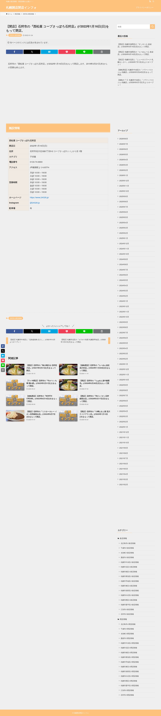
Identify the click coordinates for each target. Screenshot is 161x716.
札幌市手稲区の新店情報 (130, 581)
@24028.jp (35, 202)
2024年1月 (123, 301)
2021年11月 (124, 437)
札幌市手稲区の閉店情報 (130, 662)
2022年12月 (124, 369)
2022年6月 (123, 400)
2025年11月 (124, 185)
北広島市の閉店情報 (128, 624)
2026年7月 (123, 144)
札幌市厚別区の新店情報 (130, 576)
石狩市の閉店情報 (15, 35)
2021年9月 (123, 448)
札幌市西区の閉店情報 (129, 681)
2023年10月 (124, 316)
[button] (14, 52)
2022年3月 (123, 416)
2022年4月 (123, 411)
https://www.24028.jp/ (39, 197)
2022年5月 (123, 406)
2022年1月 (123, 427)
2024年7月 (123, 269)
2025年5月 (123, 217)
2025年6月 (123, 212)
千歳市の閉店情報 (127, 629)
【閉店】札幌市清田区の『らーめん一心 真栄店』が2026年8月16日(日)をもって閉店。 (135, 53)
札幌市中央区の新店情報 (130, 562)
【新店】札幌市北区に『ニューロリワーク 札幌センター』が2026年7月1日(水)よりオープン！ (135, 62)
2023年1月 (123, 364)
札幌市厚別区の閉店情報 (130, 657)
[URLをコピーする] (101, 52)
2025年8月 (123, 201)
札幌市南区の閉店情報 (129, 652)
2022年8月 (123, 390)
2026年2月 (123, 170)
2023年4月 (123, 348)
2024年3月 (123, 290)
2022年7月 (123, 395)
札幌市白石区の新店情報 (130, 595)
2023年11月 (124, 311)
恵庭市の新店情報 (127, 557)
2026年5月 (123, 154)
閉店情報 (123, 619)
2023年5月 (123, 343)
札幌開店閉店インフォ (21, 7)
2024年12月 (124, 243)
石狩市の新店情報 (127, 614)
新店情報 (123, 538)
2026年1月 (123, 175)
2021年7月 (123, 458)
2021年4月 (123, 474)
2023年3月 (123, 353)
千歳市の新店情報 (127, 548)
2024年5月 (123, 280)
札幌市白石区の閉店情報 (130, 676)
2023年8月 (123, 327)
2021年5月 (123, 468)
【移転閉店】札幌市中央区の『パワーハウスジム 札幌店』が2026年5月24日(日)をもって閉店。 (135, 72)
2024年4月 (123, 285)
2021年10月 (124, 442)
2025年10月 (124, 191)
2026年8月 (123, 138)
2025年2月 (123, 233)
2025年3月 (123, 227)
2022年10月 (124, 379)
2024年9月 (123, 259)
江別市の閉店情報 (127, 690)
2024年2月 (123, 296)
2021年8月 (123, 453)
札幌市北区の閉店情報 (129, 648)
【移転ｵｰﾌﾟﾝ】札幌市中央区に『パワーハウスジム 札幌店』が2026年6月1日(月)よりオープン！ (136, 82)
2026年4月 (123, 159)
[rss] (150, 1)
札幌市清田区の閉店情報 (130, 671)
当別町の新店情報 (127, 553)
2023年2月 (123, 358)
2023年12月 (124, 306)
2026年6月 (123, 149)
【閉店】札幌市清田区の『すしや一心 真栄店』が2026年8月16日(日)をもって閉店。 (135, 45)
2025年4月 (123, 222)
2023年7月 (123, 332)
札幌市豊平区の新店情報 (130, 604)
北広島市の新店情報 (128, 543)
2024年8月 (123, 264)
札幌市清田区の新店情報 (130, 590)
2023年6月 (123, 338)
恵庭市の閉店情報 (127, 638)
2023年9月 (123, 322)
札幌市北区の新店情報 (129, 567)
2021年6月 (123, 463)
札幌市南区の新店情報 (129, 571)
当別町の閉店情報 (127, 633)
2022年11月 (124, 374)
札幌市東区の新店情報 (129, 586)
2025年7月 (123, 206)
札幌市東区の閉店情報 (129, 666)
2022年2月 (123, 421)
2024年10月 (124, 254)
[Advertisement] (58, 95)
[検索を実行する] (152, 26)
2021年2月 (123, 484)
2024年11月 (124, 248)
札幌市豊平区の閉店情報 (130, 685)
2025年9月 (123, 196)
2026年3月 (123, 165)
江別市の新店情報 (127, 609)
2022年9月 (123, 385)
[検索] (153, 1)
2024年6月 (123, 275)
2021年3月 (123, 479)
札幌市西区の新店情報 (129, 600)
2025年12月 (124, 180)
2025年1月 (123, 238)
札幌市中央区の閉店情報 (130, 643)
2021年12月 (124, 432)
